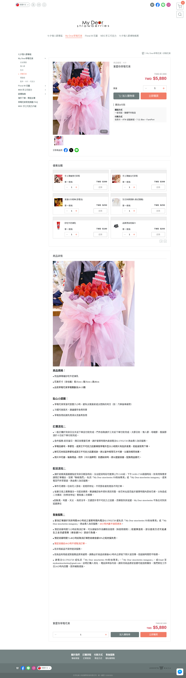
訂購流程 (87, 655)
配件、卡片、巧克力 (27, 82)
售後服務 (110, 655)
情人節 (22, 66)
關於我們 (75, 655)
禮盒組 (22, 78)
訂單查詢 (87, 658)
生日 (21, 70)
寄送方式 (98, 658)
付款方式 (98, 655)
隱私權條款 (110, 658)
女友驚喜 (23, 62)
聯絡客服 (75, 658)
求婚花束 (23, 74)
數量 (115, 88)
